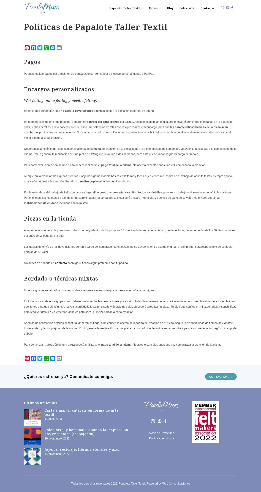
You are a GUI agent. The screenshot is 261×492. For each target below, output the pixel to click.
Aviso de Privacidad (161, 433)
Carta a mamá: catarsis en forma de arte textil (82, 412)
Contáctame (219, 376)
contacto (61, 263)
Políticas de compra (161, 438)
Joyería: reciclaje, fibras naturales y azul (82, 449)
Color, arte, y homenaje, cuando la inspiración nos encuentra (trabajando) (86, 431)
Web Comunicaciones (176, 483)
